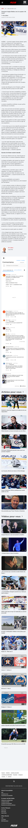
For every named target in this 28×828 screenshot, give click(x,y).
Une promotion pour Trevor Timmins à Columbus (13, 511)
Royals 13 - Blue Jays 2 (7, 651)
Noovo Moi (3, 811)
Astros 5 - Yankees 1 (6, 670)
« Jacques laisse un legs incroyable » (10, 553)
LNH (2, 8)
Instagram (20, 774)
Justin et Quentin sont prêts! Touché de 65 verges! (13, 725)
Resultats (24, 3)
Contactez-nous (4, 793)
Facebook (15, 774)
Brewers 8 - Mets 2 (6, 688)
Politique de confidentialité (7, 800)
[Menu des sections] (2, 2)
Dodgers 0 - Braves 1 (6, 707)
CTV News (3, 819)
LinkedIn (9, 776)
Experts (3, 772)
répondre (7, 286)
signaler (23, 286)
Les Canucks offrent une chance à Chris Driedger (13, 471)
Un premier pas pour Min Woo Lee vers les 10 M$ (13, 744)
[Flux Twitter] (14, 781)
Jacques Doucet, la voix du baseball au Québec (12, 534)
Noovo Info (3, 809)
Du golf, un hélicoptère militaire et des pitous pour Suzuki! (13, 632)
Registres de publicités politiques (8, 804)
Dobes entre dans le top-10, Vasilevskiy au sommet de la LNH (13, 612)
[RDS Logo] (13, 2)
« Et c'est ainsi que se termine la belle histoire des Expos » (13, 572)
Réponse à (10, 321)
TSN (2, 817)
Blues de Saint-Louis (12, 8)
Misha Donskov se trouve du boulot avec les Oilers (13, 431)
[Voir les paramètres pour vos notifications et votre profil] (3, 258)
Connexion (18, 260)
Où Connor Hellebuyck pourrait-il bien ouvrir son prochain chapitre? (13, 451)
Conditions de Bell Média (7, 774)
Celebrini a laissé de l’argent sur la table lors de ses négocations (13, 410)
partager (19, 286)
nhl (5, 8)
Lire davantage (22, 341)
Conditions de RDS (5, 801)
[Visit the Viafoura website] (23, 386)
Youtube (3, 776)
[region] (14, 323)
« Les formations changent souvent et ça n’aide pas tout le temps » (13, 592)
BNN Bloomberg (4, 820)
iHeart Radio (4, 812)
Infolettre (8, 772)
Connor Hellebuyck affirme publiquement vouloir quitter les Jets (13, 491)
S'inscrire (23, 260)
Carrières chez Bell (15, 772)
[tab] (8, 270)
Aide (2, 792)
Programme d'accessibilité (7, 795)
